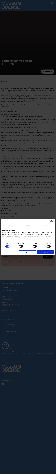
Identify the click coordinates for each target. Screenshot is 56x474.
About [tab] (46, 225)
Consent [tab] (10, 225)
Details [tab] (28, 225)
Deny (27, 252)
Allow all (45, 252)
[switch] (21, 246)
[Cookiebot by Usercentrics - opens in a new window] (48, 221)
